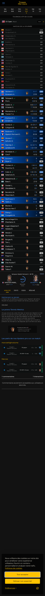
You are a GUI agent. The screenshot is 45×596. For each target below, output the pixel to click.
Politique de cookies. (13, 568)
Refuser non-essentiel (22, 581)
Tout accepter (22, 575)
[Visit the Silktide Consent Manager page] (37, 588)
